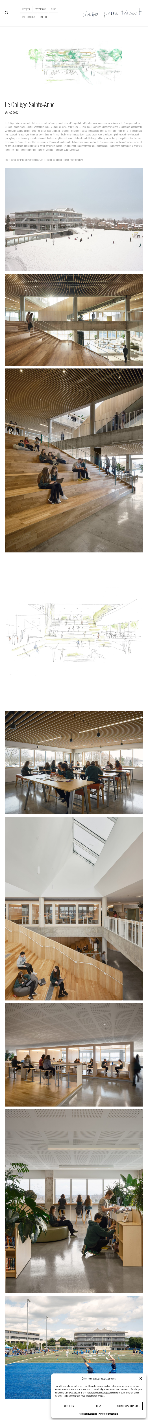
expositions (40, 9)
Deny (98, 1406)
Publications (28, 17)
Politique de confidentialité (108, 1413)
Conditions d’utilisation (88, 1413)
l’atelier (43, 17)
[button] (141, 1378)
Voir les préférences (128, 1406)
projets (26, 9)
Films (53, 9)
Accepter (69, 1406)
